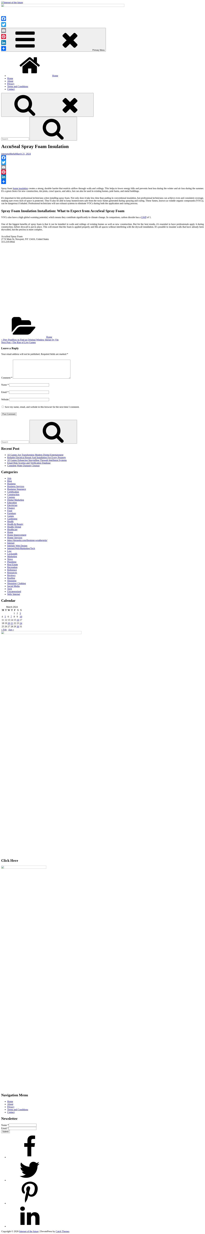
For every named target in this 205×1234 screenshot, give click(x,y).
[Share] (102, 181)
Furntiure (11, 513)
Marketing (12, 556)
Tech (9, 589)
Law (9, 551)
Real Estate (12, 564)
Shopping (11, 580)
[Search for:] (15, 139)
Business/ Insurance (16, 489)
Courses (11, 497)
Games (10, 516)
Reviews (11, 575)
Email (5, 392)
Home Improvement (16, 535)
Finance (11, 508)
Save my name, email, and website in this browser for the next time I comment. (42, 407)
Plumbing (11, 562)
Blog (9, 481)
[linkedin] (29, 1226)
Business (11, 483)
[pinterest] (29, 1203)
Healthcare (12, 529)
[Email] (102, 167)
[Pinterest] (102, 172)
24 (21, 623)
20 (9, 623)
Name (5, 384)
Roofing (11, 578)
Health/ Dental (14, 527)
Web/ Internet (13, 594)
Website (5, 399)
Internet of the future (29, 1231)
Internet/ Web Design (17, 545)
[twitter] (29, 1180)
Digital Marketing (15, 500)
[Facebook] (102, 157)
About (10, 81)
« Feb (4, 629)
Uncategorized (14, 591)
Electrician (12, 505)
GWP (143, 217)
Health (10, 521)
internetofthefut (8, 154)
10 (21, 616)
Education (12, 502)
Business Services (15, 486)
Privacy (10, 83)
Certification (13, 492)
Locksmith (12, 553)
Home (55, 75)
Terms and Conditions (17, 86)
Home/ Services (14, 537)
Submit (5, 1131)
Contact (11, 89)
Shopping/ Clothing (16, 583)
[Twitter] (102, 162)
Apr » (11, 629)
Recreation (12, 567)
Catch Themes (62, 1231)
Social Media (13, 586)
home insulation (20, 188)
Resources (12, 572)
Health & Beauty (15, 524)
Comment (6, 377)
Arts (9, 478)
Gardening (12, 518)
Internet (10, 543)
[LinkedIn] (102, 176)
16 (18, 620)
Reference (12, 570)
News (10, 559)
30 (18, 626)
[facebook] (29, 1157)
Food (9, 510)
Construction (13, 494)
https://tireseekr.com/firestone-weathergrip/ (27, 540)
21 (12, 623)
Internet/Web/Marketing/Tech (21, 548)
